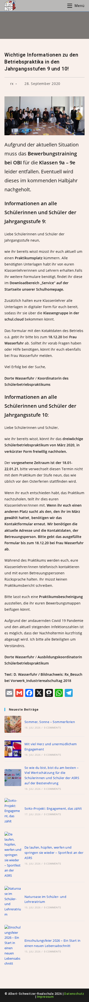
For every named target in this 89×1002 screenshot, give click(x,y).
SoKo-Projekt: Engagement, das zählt (53, 808)
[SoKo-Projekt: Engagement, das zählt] (12, 811)
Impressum (45, 997)
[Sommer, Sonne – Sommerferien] (12, 724)
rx (12, 83)
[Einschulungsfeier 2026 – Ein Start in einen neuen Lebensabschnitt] (12, 945)
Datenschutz (74, 994)
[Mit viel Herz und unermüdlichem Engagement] (12, 748)
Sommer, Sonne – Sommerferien (49, 722)
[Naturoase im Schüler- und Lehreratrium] (12, 901)
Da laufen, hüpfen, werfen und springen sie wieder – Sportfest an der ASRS (53, 852)
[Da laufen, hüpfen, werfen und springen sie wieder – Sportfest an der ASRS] (12, 855)
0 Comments (52, 727)
